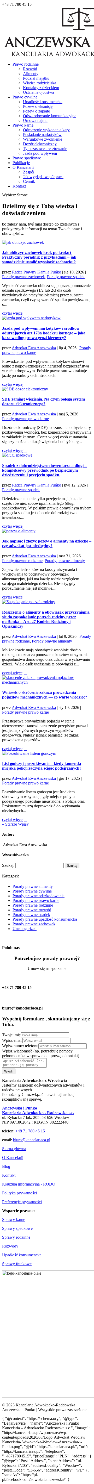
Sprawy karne (13, 1219)
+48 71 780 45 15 (30, 1131)
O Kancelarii (23, 167)
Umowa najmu (35, 120)
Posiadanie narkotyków (42, 134)
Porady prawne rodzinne (22, 560)
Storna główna (14, 1148)
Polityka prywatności (19, 1193)
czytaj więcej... (14, 313)
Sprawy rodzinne (16, 1237)
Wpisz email (12, 1040)
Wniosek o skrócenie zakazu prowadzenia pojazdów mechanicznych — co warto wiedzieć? (44, 694)
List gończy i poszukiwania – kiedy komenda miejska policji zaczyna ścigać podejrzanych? (41, 765)
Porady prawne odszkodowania (38, 896)
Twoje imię (11, 1035)
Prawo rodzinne (26, 64)
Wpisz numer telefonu (20, 1046)
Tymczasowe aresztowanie (45, 148)
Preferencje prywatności (22, 1202)
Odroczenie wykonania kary (46, 130)
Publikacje (21, 162)
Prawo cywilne (25, 97)
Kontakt (19, 186)
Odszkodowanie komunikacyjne (49, 116)
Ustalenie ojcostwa (38, 92)
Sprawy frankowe (17, 1264)
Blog (6, 1166)
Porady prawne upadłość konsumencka (45, 919)
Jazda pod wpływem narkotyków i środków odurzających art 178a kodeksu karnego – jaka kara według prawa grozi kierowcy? (43, 333)
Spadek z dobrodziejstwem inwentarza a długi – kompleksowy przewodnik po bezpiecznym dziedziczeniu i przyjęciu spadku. (44, 470)
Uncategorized (25, 928)
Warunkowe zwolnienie (42, 139)
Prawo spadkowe (27, 158)
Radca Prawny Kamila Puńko (36, 272)
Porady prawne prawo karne (25, 418)
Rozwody (10, 1246)
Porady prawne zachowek (23, 277)
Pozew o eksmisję (37, 106)
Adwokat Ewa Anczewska (34, 348)
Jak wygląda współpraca (43, 176)
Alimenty (30, 73)
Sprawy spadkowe (17, 1228)
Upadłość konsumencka (42, 101)
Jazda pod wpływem (40, 153)
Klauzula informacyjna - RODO (28, 1184)
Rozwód (30, 69)
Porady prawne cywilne (32, 891)
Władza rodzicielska (39, 83)
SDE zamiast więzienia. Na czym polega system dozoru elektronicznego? (43, 401)
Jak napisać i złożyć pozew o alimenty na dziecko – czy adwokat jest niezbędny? (46, 543)
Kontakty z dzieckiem (41, 87)
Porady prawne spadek (66, 277)
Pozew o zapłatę (36, 111)
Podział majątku (36, 78)
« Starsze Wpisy (15, 824)
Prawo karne (23, 125)
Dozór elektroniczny (40, 144)
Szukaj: (8, 865)
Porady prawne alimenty (65, 560)
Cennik (29, 181)
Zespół (28, 172)
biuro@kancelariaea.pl (31, 1140)
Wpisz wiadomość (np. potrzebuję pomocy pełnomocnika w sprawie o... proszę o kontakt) (40, 1053)
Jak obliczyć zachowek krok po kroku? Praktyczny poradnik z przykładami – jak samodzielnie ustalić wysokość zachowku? (39, 257)
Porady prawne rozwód (32, 910)
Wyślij (8, 1071)
